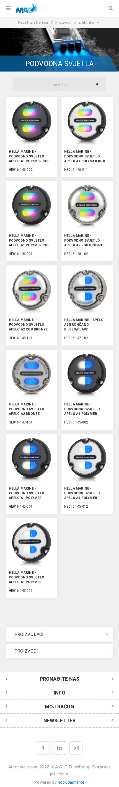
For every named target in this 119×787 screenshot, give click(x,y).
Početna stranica (33, 22)
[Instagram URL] (75, 748)
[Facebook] (43, 748)
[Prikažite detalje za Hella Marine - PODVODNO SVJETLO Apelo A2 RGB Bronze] (87, 207)
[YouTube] (59, 748)
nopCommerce (71, 782)
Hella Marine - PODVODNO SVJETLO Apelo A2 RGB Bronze (83, 240)
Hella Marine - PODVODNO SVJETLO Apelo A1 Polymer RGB (29, 156)
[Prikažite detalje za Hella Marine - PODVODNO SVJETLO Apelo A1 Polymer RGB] (32, 123)
